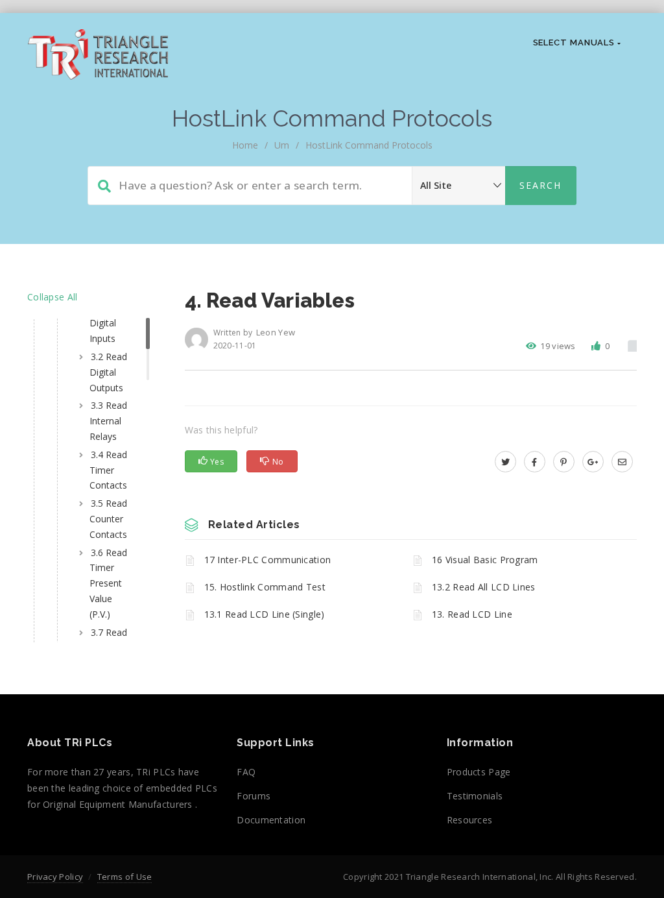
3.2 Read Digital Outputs (108, 372)
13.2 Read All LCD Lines (484, 587)
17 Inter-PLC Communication (267, 559)
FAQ (246, 772)
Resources (470, 820)
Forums (253, 796)
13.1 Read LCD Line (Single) (264, 614)
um (281, 145)
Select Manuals (575, 42)
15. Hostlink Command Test (265, 587)
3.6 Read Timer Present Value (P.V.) (108, 583)
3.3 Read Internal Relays (108, 421)
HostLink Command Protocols (369, 145)
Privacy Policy (55, 876)
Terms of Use (124, 876)
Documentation (271, 820)
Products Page (479, 772)
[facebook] (534, 461)
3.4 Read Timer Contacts (108, 470)
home (245, 145)
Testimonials (475, 796)
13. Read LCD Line (472, 614)
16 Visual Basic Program (485, 559)
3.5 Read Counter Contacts (108, 518)
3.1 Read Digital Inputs (108, 323)
